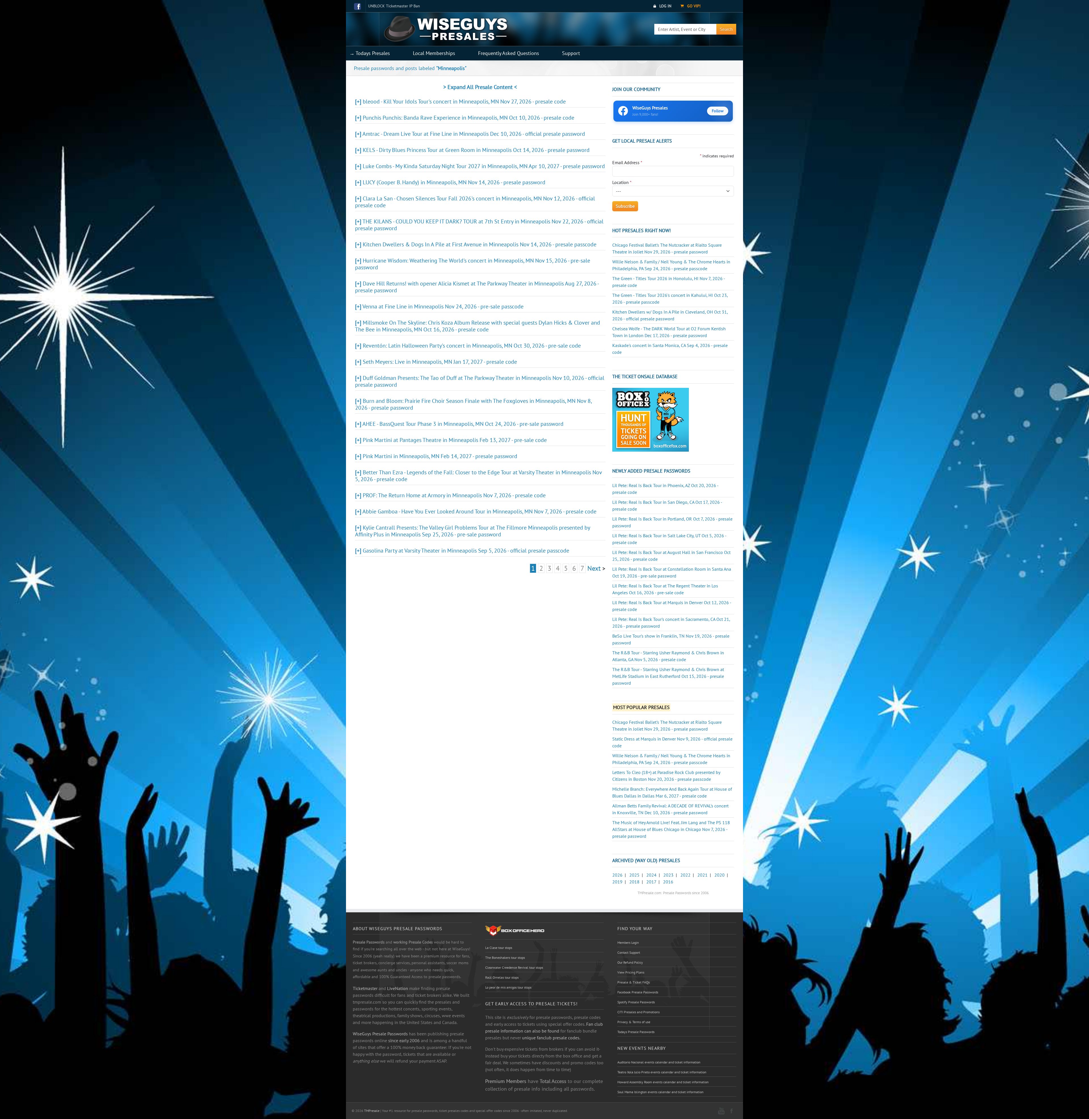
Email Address (627, 162)
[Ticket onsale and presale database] (650, 419)
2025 (634, 875)
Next (594, 568)
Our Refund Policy (630, 962)
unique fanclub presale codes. (551, 1037)
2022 (685, 875)
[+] (358, 101)
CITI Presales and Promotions (638, 1012)
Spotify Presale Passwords (636, 1002)
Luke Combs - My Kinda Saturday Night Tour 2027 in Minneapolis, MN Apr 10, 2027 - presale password (484, 166)
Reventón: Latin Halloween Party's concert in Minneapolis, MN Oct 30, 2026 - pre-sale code (472, 345)
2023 (668, 875)
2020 (719, 875)
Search (726, 29)
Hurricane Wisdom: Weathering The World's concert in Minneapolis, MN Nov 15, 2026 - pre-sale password (472, 264)
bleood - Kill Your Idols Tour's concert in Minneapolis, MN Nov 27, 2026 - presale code (464, 101)
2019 (617, 882)
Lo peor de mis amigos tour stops (508, 987)
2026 (617, 875)
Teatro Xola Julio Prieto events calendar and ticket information (661, 1072)
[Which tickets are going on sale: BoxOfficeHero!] (514, 930)
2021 (702, 875)
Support (571, 53)
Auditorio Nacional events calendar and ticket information (658, 1062)
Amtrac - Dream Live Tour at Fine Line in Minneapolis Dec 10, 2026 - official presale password (473, 134)
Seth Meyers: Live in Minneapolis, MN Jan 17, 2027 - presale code (440, 361)
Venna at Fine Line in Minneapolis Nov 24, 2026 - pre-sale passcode (443, 306)
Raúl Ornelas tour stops (502, 977)
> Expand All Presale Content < (480, 87)
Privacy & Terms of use (633, 1022)
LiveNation (397, 988)
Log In (664, 6)
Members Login (628, 942)
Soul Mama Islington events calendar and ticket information (660, 1092)
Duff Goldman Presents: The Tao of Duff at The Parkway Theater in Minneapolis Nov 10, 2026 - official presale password (479, 381)
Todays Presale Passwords (636, 1032)
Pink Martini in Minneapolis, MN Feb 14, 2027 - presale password (440, 456)
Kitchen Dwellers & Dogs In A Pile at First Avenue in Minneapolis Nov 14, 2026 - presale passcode (479, 244)
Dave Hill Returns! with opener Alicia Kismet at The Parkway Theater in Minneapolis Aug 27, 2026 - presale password (477, 287)
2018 (634, 882)
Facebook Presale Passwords (637, 992)
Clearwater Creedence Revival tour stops (514, 967)
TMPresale (371, 1111)
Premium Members (505, 1081)
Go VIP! (693, 6)
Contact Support (628, 952)
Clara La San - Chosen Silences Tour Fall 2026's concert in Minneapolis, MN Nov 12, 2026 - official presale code (475, 202)
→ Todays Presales (369, 53)
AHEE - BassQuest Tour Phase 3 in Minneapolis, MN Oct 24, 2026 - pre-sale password (463, 424)
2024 (651, 875)
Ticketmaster (365, 988)
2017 (651, 882)
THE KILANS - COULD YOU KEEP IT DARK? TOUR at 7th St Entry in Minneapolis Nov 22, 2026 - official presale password (479, 225)
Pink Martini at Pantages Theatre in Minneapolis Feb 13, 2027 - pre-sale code (455, 440)
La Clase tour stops (498, 947)
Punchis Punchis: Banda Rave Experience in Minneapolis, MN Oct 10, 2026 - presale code (468, 117)
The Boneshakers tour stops (505, 957)
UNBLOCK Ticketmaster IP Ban (394, 6)
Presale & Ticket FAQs (633, 982)
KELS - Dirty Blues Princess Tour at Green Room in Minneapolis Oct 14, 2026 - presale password (476, 150)
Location (622, 182)
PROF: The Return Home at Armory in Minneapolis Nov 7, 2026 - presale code (454, 495)
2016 (668, 882)
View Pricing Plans (630, 972)
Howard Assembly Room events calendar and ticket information (663, 1082)
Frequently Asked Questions (508, 53)
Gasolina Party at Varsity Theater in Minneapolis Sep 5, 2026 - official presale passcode (466, 550)
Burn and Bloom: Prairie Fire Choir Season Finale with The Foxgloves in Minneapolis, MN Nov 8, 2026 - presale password (473, 404)
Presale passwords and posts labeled (410, 68)
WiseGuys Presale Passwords (380, 1033)
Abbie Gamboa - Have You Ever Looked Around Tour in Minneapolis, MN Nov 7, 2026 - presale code (479, 511)
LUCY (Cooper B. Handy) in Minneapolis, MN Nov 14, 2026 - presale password (454, 182)
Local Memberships (434, 53)
